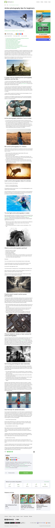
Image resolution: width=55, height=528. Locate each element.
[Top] (34, 452)
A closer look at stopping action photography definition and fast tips (17, 38)
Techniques (20, 30)
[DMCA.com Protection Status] (17, 519)
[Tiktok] (7, 519)
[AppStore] (45, 27)
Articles (10, 516)
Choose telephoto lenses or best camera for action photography (16, 46)
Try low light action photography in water (13, 42)
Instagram (25, 463)
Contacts (17, 516)
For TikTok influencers (40, 36)
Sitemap (30, 516)
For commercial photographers (41, 39)
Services (6, 516)
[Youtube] (11, 519)
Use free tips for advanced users (11, 48)
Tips (23, 30)
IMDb (12, 466)
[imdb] (16, 34)
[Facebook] (9, 519)
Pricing (14, 516)
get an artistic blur (24, 83)
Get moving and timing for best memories (13, 47)
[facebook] (20, 34)
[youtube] (22, 34)
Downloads (26, 516)
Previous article (11, 472)
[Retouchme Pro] (41, 522)
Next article (26, 472)
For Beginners (13, 30)
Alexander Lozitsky (15, 458)
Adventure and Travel (8, 30)
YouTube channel (22, 464)
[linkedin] (17, 34)
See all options (46, 481)
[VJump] (48, 522)
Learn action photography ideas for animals (13, 41)
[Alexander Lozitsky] (5, 34)
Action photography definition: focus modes (13, 39)
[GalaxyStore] (17, 523)
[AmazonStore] (22, 523)
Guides (17, 30)
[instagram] (19, 34)
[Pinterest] (13, 519)
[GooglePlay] (45, 30)
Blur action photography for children (12, 40)
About (21, 516)
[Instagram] (5, 519)
